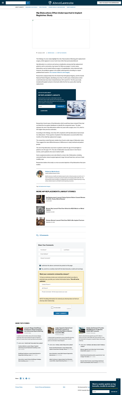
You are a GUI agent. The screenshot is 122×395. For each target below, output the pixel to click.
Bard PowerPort (71, 7)
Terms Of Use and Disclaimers (42, 387)
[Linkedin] (20, 378)
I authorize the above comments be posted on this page (57, 265)
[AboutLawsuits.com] (61, 3)
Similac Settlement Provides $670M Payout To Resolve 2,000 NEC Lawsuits (95, 329)
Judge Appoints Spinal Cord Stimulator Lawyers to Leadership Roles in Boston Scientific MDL (63, 330)
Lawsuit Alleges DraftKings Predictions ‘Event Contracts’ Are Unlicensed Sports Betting (33, 329)
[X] (23, 378)
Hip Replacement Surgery (44, 186)
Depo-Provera (43, 7)
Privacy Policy (18, 387)
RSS (64, 387)
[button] (109, 2)
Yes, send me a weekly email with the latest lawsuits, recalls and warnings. (62, 269)
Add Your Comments (61, 52)
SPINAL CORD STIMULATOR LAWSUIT (64, 344)
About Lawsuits (19, 7)
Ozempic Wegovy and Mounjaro (57, 7)
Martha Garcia (51, 52)
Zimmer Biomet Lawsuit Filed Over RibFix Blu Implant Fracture (65, 220)
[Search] (28, 2)
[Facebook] (26, 378)
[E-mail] (29, 378)
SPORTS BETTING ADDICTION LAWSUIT (34, 343)
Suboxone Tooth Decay (31, 7)
